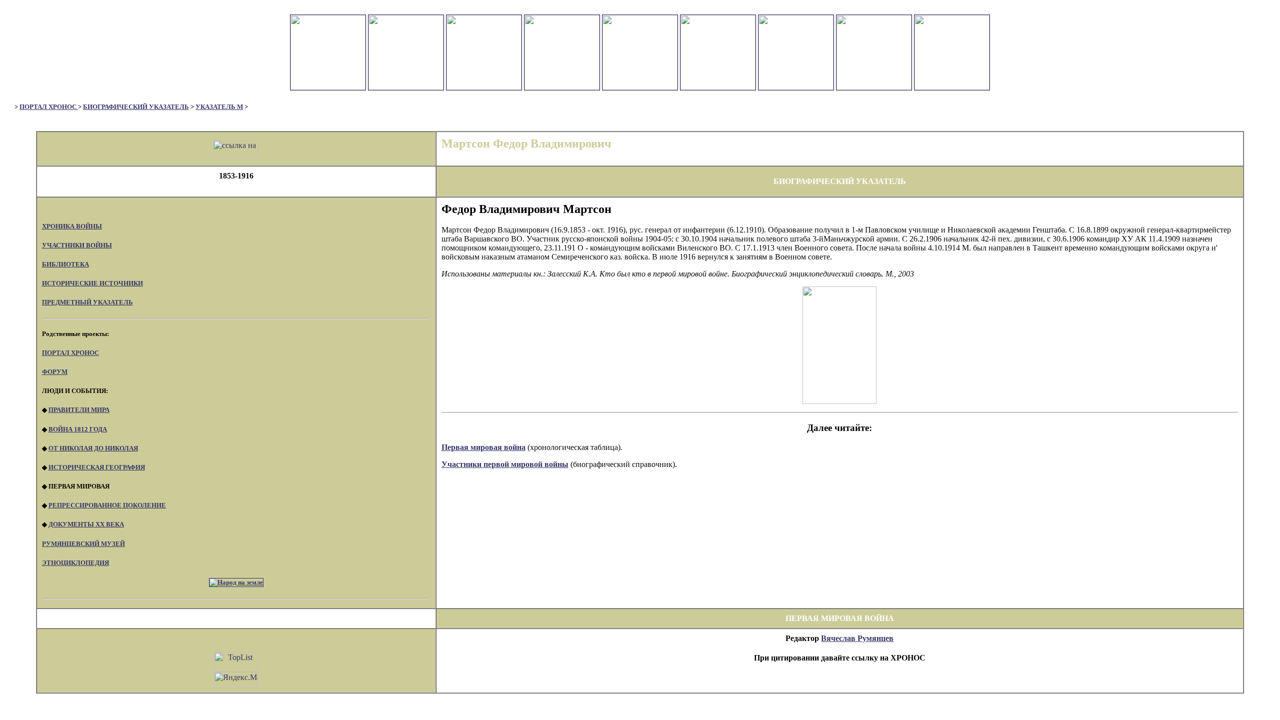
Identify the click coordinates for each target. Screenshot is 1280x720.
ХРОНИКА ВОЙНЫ (72, 226)
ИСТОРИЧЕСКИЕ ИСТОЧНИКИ (92, 283)
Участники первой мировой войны (505, 464)
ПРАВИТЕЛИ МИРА (79, 410)
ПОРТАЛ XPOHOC (70, 352)
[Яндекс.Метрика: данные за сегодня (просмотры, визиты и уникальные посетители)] (236, 680)
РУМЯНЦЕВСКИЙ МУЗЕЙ (83, 544)
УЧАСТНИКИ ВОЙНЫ (77, 245)
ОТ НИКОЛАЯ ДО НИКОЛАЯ (93, 448)
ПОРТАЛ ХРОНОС (49, 106)
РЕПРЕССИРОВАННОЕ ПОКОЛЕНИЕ (107, 505)
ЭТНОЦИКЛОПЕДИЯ (75, 562)
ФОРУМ (55, 372)
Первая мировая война (484, 447)
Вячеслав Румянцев (857, 638)
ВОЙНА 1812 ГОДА (77, 429)
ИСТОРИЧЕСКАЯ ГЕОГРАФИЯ (96, 467)
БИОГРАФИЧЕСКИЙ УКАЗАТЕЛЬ (136, 106)
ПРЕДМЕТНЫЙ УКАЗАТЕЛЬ (87, 302)
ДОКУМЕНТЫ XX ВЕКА (86, 524)
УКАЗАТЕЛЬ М (219, 106)
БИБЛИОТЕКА (65, 264)
